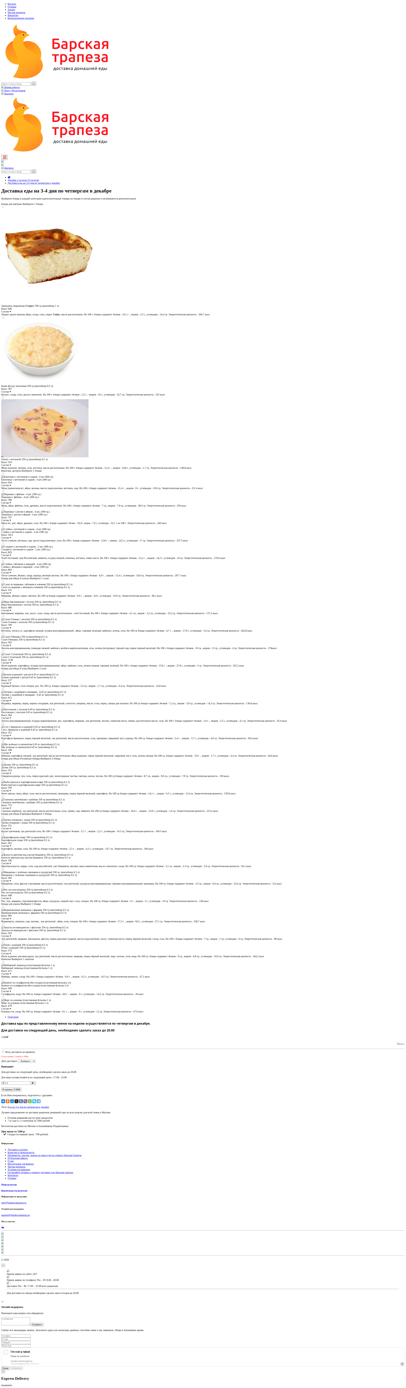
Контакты (13, 1175)
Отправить (37, 1324)
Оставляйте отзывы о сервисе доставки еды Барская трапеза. (40, 1172)
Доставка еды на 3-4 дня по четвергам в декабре (34, 183)
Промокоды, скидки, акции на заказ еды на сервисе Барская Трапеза (45, 1155)
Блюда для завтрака (22, 204)
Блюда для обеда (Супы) (23, 668)
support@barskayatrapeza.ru (15, 1215)
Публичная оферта (18, 1158)
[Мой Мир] (12, 1101)
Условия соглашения (19, 1169)
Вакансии (13, 15)
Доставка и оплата (18, 1149)
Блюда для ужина (21, 904)
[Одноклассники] (8, 1101)
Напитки (17, 959)
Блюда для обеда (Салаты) (25, 578)
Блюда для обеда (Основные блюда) (30, 758)
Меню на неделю (9, 1184)
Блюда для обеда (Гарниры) (26, 813)
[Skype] (34, 1101)
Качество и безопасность (21, 1152)
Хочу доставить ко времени (19, 1052)
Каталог (12, 4)
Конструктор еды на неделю (14, 1190)
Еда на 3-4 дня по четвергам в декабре (28, 1107)
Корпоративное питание (21, 18)
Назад (5, 1368)
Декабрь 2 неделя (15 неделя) (23, 180)
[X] (16, 1101)
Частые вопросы (16, 12)
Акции (11, 9)
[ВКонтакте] (3, 1101)
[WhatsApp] (30, 1101)
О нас (11, 1161)
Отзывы (12, 6)
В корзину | (11, 1089)
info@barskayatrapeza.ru (13, 1202)
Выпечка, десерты (21, 470)
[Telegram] (39, 1101)
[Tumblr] (21, 1101)
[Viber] (25, 1101)
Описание (13, 1017)
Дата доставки (9, 1061)
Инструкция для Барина (21, 1164)
